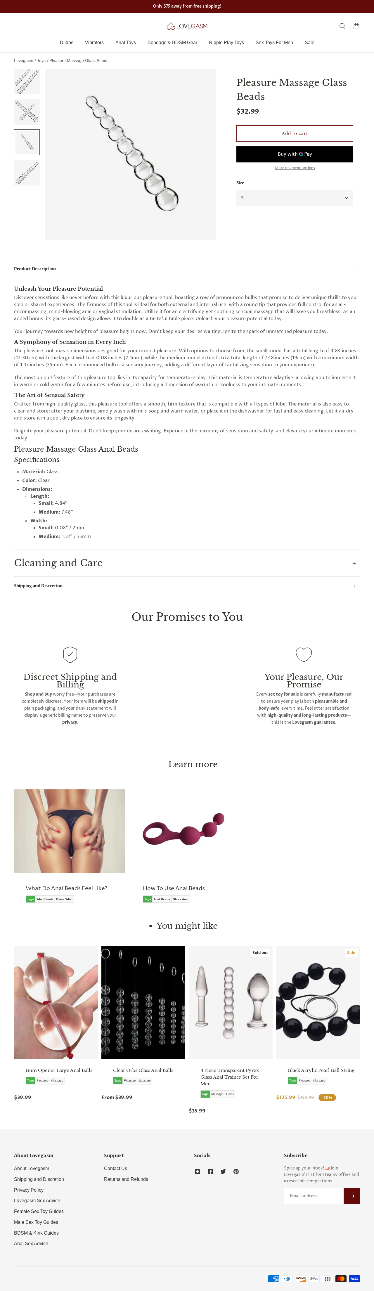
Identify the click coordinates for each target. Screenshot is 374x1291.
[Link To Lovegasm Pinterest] (236, 1171)
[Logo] (187, 26)
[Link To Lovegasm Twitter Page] (223, 1171)
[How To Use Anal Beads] (187, 850)
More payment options (295, 168)
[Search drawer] (342, 26)
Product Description (35, 269)
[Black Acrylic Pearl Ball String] (318, 1002)
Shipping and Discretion (38, 586)
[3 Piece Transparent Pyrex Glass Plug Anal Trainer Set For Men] (231, 1002)
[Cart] (356, 26)
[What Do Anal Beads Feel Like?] (69, 850)
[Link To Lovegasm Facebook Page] (210, 1171)
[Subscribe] (352, 1196)
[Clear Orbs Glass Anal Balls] (143, 1002)
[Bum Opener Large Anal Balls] (56, 1002)
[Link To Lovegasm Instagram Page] (197, 1171)
